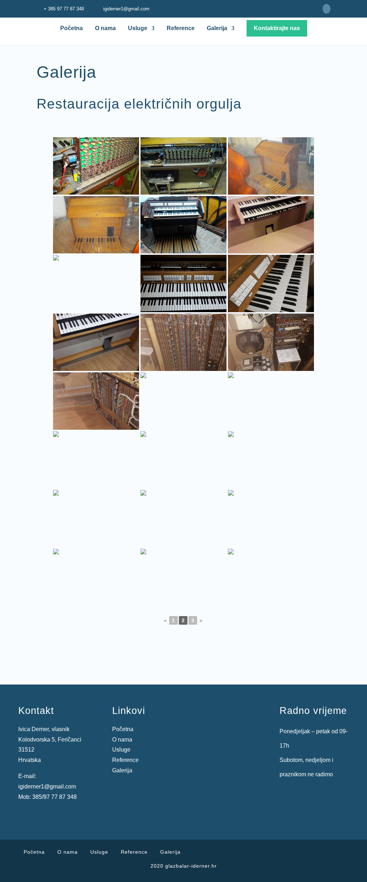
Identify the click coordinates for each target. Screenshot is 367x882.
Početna (71, 28)
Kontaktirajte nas (277, 28)
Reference (181, 28)
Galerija (217, 28)
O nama (105, 28)
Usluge (137, 28)
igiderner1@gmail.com (47, 786)
